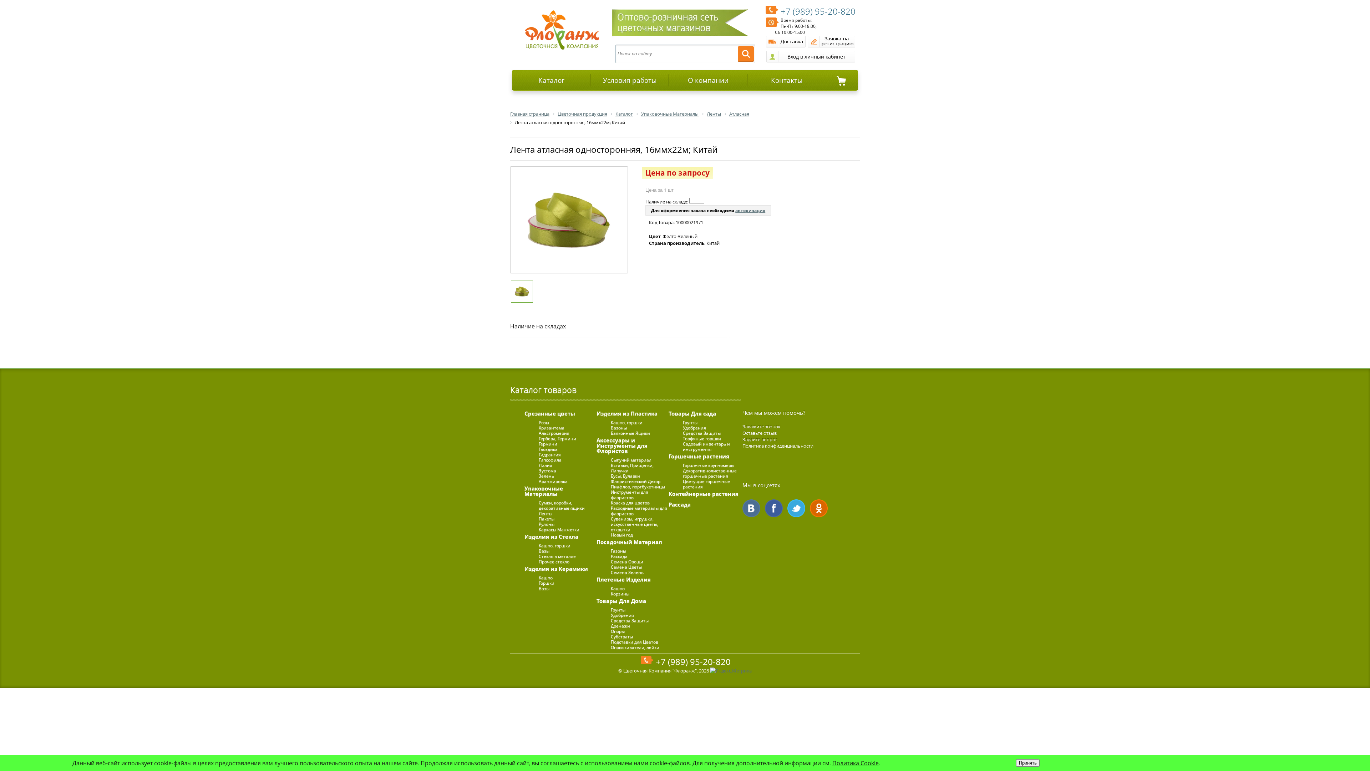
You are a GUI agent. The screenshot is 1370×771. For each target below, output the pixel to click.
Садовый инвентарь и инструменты (706, 446)
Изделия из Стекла (551, 536)
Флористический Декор (635, 481)
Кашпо (546, 577)
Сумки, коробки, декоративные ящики (562, 505)
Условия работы (630, 80)
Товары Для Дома (621, 600)
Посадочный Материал (629, 541)
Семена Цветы (626, 567)
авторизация (750, 210)
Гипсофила (550, 460)
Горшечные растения (699, 456)
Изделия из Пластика (627, 413)
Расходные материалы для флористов (639, 510)
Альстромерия (554, 433)
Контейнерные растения (704, 493)
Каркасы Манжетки (559, 529)
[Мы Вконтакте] (751, 508)
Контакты (787, 80)
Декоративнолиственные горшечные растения (710, 473)
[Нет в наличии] (696, 200)
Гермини (548, 444)
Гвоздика (548, 449)
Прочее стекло (554, 561)
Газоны (618, 551)
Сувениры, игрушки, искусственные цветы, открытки (634, 524)
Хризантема (551, 427)
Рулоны (546, 524)
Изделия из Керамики (556, 568)
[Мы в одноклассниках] (819, 508)
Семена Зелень (627, 572)
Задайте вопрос (759, 439)
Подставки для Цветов (634, 642)
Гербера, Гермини (557, 438)
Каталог (551, 80)
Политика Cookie (855, 763)
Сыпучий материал (631, 460)
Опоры (618, 631)
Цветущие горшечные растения (706, 484)
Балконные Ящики (630, 433)
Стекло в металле (557, 556)
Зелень (546, 476)
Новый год (622, 535)
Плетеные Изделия (624, 579)
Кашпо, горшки (554, 545)
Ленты (545, 513)
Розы (544, 422)
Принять (1028, 763)
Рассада (619, 556)
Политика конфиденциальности (777, 446)
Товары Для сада (692, 413)
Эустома (547, 470)
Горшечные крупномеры (708, 465)
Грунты (618, 610)
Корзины (620, 593)
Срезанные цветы (549, 413)
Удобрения (622, 615)
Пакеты (546, 518)
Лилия (545, 465)
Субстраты (622, 636)
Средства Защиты (630, 620)
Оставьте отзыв (759, 433)
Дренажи (620, 626)
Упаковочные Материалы (543, 491)
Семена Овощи (627, 561)
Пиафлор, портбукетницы (638, 486)
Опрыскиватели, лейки (635, 647)
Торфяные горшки (702, 438)
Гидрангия (550, 454)
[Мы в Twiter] (796, 508)
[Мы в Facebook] (774, 508)
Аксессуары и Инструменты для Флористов (622, 445)
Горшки (546, 583)
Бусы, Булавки (625, 476)
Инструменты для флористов (629, 494)
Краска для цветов (630, 502)
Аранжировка (553, 481)
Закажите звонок (761, 426)
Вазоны (619, 427)
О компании (708, 80)
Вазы (544, 551)
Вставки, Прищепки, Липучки (632, 468)
